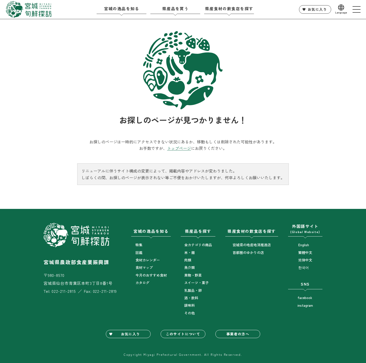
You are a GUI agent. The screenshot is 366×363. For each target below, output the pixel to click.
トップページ (179, 148)
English (303, 244)
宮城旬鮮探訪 (29, 9)
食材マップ (144, 267)
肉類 (187, 259)
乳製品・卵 (193, 290)
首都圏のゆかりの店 (248, 252)
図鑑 (138, 252)
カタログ (142, 282)
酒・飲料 (191, 297)
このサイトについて (183, 333)
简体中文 (305, 259)
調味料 (189, 305)
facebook (305, 297)
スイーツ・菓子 (196, 282)
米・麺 (189, 252)
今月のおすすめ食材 (151, 275)
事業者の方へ (237, 333)
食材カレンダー (147, 259)
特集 (138, 244)
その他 (189, 312)
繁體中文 (305, 252)
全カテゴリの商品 (198, 244)
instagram (305, 305)
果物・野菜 (193, 275)
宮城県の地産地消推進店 (252, 244)
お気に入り (317, 9)
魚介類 (189, 267)
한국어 (303, 267)
